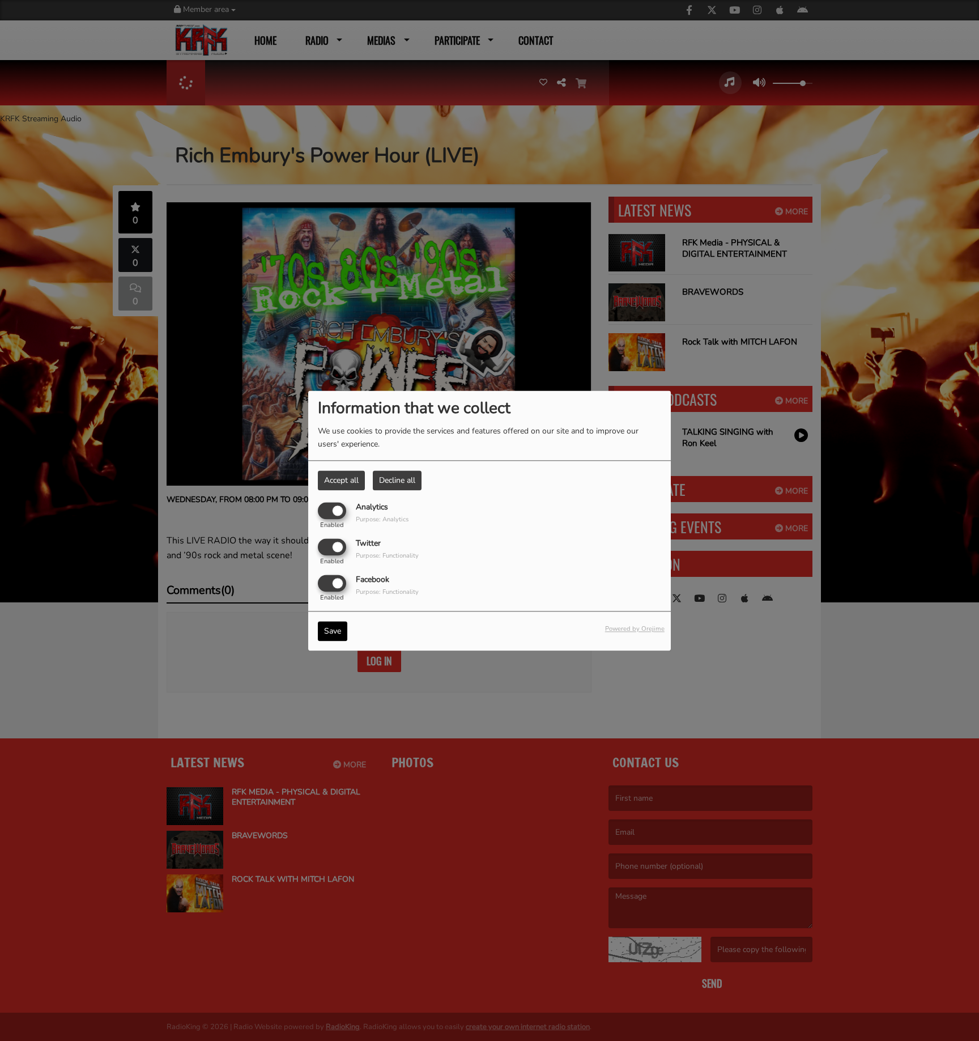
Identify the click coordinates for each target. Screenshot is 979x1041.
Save (332, 631)
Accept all (341, 480)
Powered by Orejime (635, 628)
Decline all (397, 480)
